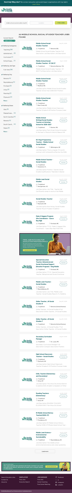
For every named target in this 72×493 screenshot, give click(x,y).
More (5, 101)
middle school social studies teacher (10, 40)
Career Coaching (42, 482)
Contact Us (4, 479)
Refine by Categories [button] (9, 46)
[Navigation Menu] (69, 10)
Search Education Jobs (8, 477)
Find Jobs (61, 23)
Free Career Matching (43, 484)
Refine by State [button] (8, 105)
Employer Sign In (18, 491)
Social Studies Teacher (44, 199)
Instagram (61, 482)
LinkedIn (60, 485)
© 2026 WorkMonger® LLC (7, 491)
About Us (4, 482)
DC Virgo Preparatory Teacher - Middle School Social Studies (44, 142)
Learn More (36, 4)
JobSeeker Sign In (27, 491)
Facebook (61, 477)
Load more (45, 451)
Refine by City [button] (7, 74)
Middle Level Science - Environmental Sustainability (44, 435)
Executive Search (24, 482)
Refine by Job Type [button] (9, 66)
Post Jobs (22, 479)
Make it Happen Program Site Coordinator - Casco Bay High (45, 218)
